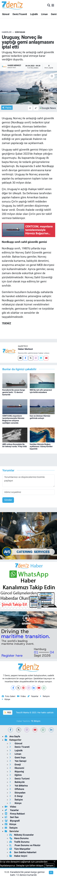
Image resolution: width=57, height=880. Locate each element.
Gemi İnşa (19, 757)
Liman (44, 14)
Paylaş (8, 107)
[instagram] (26, 729)
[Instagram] (35, 358)
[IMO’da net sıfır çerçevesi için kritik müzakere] (42, 380)
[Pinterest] (23, 688)
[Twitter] (30, 358)
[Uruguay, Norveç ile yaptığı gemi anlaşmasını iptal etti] (28, 87)
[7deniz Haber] (12, 5)
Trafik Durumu (21, 841)
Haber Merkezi (25, 349)
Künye (7, 699)
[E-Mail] (20, 358)
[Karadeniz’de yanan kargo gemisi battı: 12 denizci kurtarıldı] (14, 380)
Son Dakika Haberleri (25, 852)
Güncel (5, 14)
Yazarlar (34, 696)
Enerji (17, 764)
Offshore (19, 789)
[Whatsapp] (44, 688)
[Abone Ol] (48, 108)
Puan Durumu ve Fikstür (27, 845)
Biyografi (14, 820)
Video (23, 696)
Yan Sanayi (20, 761)
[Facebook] (25, 358)
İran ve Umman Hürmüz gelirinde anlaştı (40, 417)
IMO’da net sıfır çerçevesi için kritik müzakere (41, 391)
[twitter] (18, 729)
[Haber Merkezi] (9, 351)
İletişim (46, 696)
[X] (18, 688)
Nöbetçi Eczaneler (24, 834)
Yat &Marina (21, 785)
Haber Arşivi (20, 856)
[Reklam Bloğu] (28, 535)
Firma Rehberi (17, 813)
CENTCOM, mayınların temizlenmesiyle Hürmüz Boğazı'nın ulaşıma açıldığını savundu (13, 419)
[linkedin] (51, 729)
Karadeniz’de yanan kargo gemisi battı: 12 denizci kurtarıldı (13, 392)
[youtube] (35, 729)
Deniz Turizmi (22, 778)
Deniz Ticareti (20, 14)
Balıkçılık (19, 782)
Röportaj (19, 771)
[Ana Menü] (52, 5)
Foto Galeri (10, 696)
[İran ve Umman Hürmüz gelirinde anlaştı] (42, 406)
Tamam (49, 865)
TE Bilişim (35, 721)
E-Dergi (18, 796)
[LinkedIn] (33, 688)
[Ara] (48, 5)
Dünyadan (20, 32)
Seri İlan (14, 817)
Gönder (8, 500)
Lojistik (34, 14)
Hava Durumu (21, 838)
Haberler (6, 32)
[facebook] (10, 729)
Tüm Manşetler (22, 848)
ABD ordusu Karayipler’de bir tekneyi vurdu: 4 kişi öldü (14, 445)
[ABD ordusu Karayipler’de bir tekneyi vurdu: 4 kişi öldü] (14, 434)
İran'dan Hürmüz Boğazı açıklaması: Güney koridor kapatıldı (41, 446)
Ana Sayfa (14, 736)
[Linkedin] (41, 358)
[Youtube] (46, 358)
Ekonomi (19, 768)
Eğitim (18, 775)
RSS (9, 712)
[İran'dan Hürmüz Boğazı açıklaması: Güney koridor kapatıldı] (42, 434)
